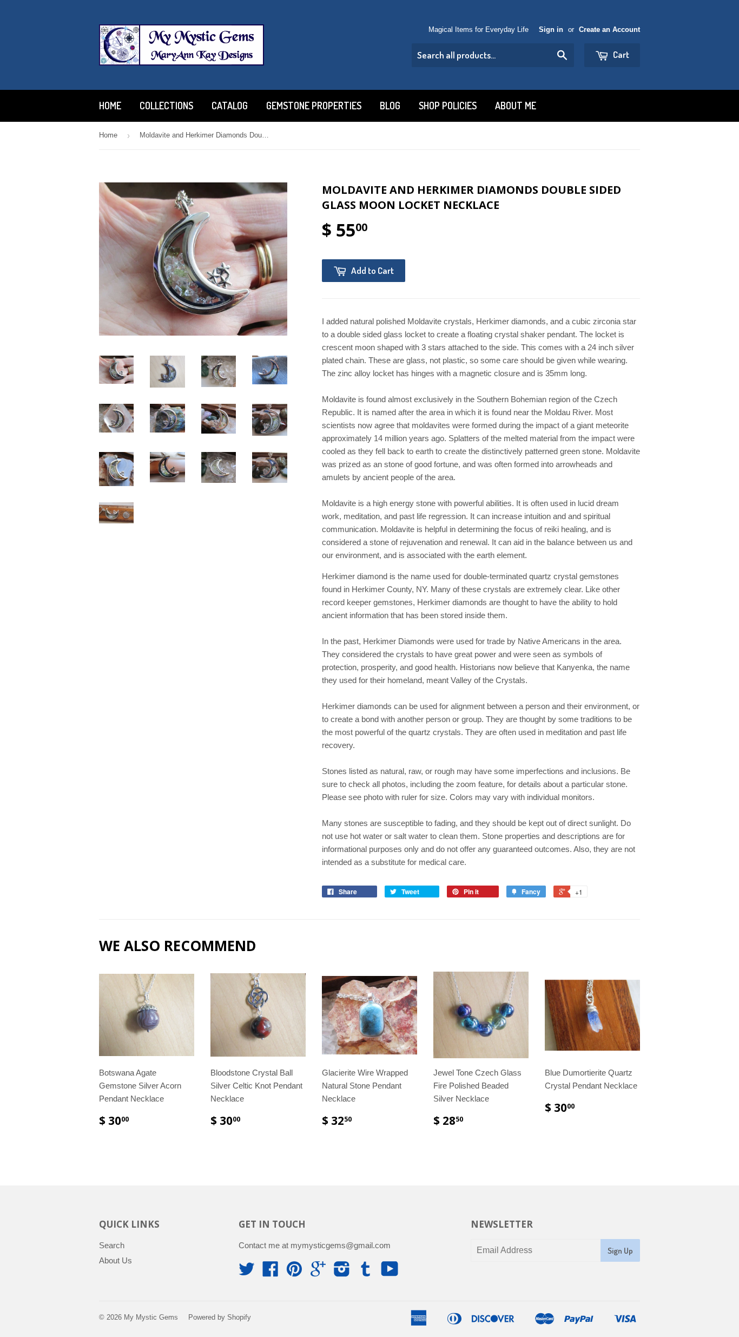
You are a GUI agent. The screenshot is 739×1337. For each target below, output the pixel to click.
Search (111, 1245)
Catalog (230, 106)
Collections (166, 106)
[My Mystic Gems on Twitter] (247, 1272)
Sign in (551, 29)
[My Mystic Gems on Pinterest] (294, 1272)
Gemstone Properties (313, 106)
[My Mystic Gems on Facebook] (270, 1272)
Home (110, 106)
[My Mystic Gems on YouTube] (389, 1272)
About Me (515, 106)
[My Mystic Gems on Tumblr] (366, 1272)
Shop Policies (448, 106)
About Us (115, 1260)
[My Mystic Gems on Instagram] (342, 1272)
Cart (620, 54)
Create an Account (609, 29)
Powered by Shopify (219, 1317)
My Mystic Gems (151, 1317)
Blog (390, 106)
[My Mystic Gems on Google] (318, 1272)
